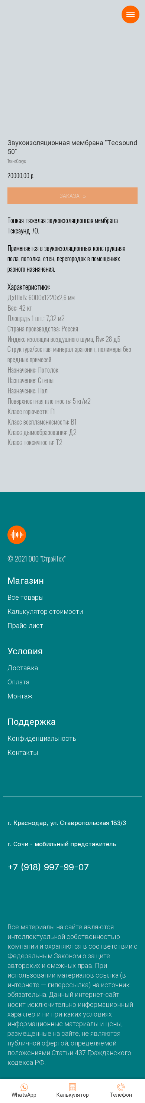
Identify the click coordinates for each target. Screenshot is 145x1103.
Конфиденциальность (41, 738)
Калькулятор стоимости (45, 611)
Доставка (22, 668)
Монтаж (19, 696)
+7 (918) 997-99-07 (48, 867)
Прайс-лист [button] (25, 625)
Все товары (25, 597)
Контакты (22, 752)
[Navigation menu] (130, 14)
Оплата (18, 682)
